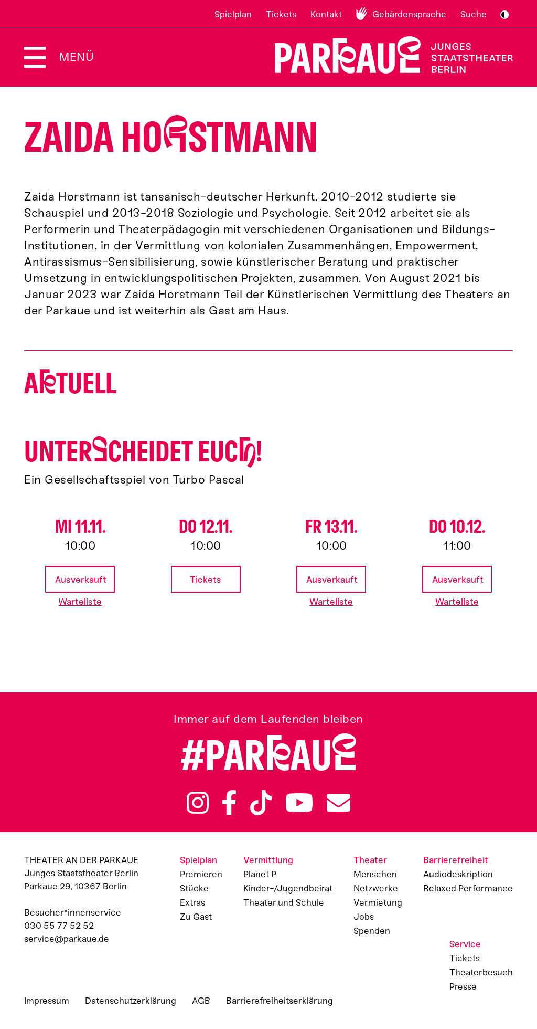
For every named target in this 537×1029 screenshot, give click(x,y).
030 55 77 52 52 (59, 925)
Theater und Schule (283, 902)
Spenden (371, 931)
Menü (76, 57)
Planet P (259, 874)
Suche (473, 14)
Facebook (229, 802)
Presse (463, 986)
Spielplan (233, 14)
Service (465, 944)
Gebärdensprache (409, 14)
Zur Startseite (387, 55)
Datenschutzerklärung (130, 1000)
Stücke (194, 888)
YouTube (299, 802)
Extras (192, 902)
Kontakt (326, 14)
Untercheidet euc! (143, 451)
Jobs (363, 916)
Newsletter (338, 803)
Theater (370, 860)
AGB (201, 1000)
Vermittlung (268, 860)
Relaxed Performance (468, 888)
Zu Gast (196, 916)
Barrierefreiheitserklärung (279, 1000)
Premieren (201, 874)
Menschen (375, 874)
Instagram (198, 803)
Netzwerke (375, 888)
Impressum (46, 1000)
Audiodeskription (458, 874)
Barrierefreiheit (455, 860)
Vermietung (377, 902)
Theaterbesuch (481, 972)
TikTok (261, 802)
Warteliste (80, 601)
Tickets (281, 14)
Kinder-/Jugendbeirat (287, 888)
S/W (504, 14)
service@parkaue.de (66, 938)
